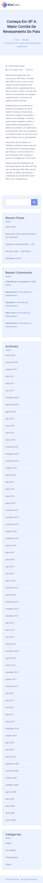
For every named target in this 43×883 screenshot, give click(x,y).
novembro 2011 (12, 672)
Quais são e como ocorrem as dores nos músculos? (20, 235)
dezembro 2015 (12, 454)
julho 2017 (9, 376)
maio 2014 (9, 566)
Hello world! (10, 227)
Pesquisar (34, 202)
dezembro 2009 (12, 764)
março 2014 (10, 581)
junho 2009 (10, 806)
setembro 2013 (11, 616)
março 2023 (10, 355)
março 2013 (10, 644)
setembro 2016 (11, 404)
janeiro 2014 (10, 595)
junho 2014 (10, 559)
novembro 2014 (12, 524)
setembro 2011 (11, 686)
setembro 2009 (11, 785)
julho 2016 (9, 419)
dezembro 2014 (12, 517)
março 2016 (10, 440)
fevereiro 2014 (11, 588)
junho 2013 (10, 630)
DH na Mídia (10, 850)
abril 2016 (9, 433)
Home (16, 40)
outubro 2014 (11, 531)
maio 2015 (9, 496)
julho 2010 (9, 743)
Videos (8, 864)
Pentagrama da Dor (13, 258)
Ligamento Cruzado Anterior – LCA (19, 244)
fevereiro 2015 (11, 510)
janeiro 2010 (10, 757)
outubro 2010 (11, 736)
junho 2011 (10, 700)
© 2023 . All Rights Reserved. (21, 879)
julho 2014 (9, 552)
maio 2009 (9, 813)
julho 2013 (9, 623)
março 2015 (10, 503)
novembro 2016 (12, 397)
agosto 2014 (10, 545)
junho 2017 (10, 383)
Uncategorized (11, 857)
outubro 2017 (11, 369)
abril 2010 (9, 750)
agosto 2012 (10, 658)
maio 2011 (9, 707)
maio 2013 (9, 637)
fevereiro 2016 (11, 447)
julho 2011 (9, 693)
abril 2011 (9, 714)
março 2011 (10, 721)
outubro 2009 (11, 778)
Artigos (26, 40)
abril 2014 (9, 574)
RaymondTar (11, 292)
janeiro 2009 (10, 820)
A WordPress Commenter (16, 282)
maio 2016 (9, 426)
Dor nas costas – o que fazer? (18, 251)
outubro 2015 (11, 468)
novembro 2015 (12, 461)
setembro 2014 (11, 538)
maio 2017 (9, 390)
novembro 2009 (12, 771)
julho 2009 (9, 799)
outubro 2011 (11, 679)
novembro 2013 (12, 609)
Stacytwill (9, 302)
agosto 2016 (10, 412)
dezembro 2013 (12, 602)
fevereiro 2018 (11, 362)
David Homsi (11, 323)
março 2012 (10, 665)
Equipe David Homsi (16, 66)
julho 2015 (9, 482)
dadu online (10, 313)
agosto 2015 (10, 475)
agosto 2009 (10, 792)
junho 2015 (10, 489)
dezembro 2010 (12, 728)
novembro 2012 (12, 651)
